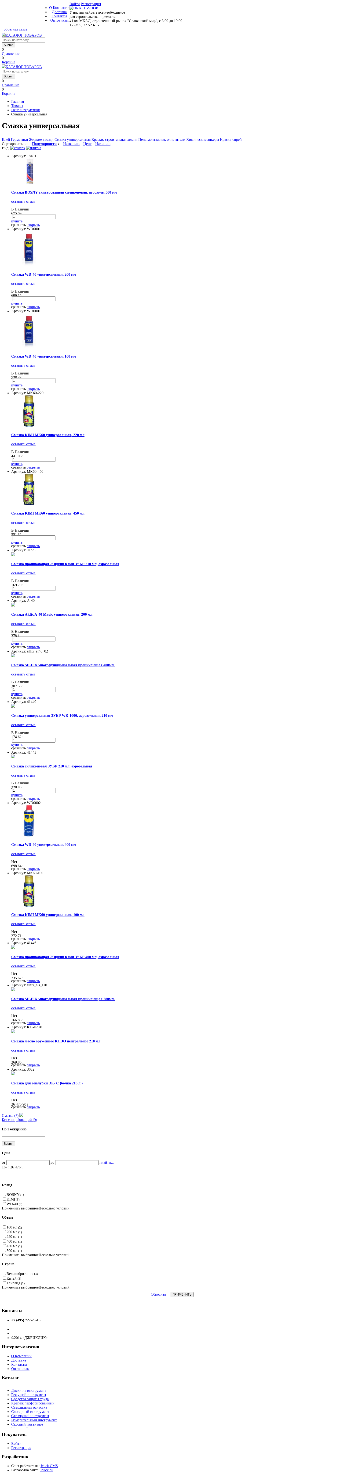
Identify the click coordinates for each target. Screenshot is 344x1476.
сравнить (18, 225)
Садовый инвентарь (27, 1424)
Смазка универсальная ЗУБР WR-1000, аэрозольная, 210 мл (62, 715)
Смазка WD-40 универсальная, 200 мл (43, 274)
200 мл (14, 1232)
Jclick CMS (49, 1466)
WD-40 (14, 1204)
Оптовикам (59, 20)
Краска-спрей (231, 139)
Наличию (102, 144)
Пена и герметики (25, 110)
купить (16, 221)
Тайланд (16, 1283)
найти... (107, 1162)
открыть (33, 225)
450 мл (14, 1246)
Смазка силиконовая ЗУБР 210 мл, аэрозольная (51, 766)
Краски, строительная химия (114, 139)
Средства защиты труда (30, 1399)
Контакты (59, 16)
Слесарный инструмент (30, 1412)
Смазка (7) (10, 1115)
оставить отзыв (23, 201)
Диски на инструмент (28, 1390)
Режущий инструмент (28, 1395)
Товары (17, 106)
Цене (87, 144)
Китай (14, 1278)
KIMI (13, 1199)
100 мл (14, 1227)
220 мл (14, 1237)
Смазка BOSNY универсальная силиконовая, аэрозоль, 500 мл (64, 192)
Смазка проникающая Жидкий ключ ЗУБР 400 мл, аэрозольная (65, 957)
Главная (17, 101)
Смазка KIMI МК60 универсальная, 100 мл (47, 915)
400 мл (14, 1241)
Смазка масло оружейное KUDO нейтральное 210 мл (55, 1041)
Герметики (19, 139)
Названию (71, 144)
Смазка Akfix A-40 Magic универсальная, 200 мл (51, 614)
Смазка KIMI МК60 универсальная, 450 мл (47, 513)
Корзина (8, 62)
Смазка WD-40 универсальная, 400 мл (43, 845)
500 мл (14, 1251)
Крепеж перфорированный (33, 1403)
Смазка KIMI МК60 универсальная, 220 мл (47, 435)
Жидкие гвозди (41, 139)
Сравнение (10, 54)
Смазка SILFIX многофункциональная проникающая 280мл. (63, 999)
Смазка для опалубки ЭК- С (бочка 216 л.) (47, 1083)
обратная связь (15, 29)
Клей (6, 139)
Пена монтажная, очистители (161, 139)
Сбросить (158, 1294)
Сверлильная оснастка (29, 1407)
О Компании (59, 8)
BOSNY (15, 1195)
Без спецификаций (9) (19, 1120)
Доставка (59, 12)
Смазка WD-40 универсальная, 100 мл (43, 356)
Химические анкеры (202, 139)
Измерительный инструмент (34, 1420)
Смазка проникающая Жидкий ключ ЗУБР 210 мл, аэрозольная (65, 564)
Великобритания (22, 1274)
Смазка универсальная (73, 139)
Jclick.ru (46, 1470)
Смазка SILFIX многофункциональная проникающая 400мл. (63, 665)
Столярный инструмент (30, 1416)
